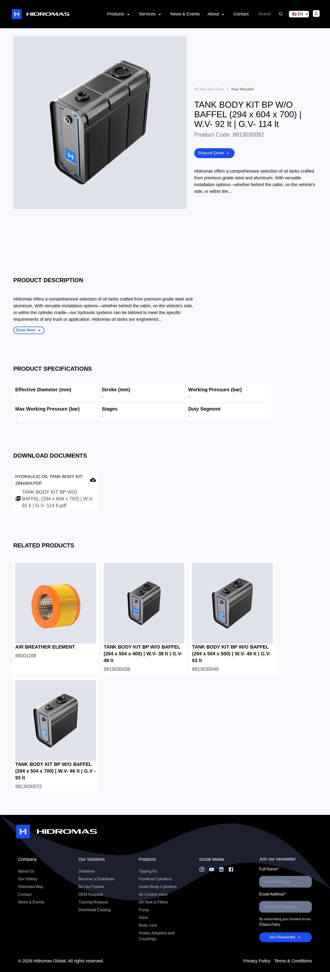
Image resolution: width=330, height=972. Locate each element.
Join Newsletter (282, 937)
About (213, 14)
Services (147, 14)
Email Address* (272, 894)
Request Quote (211, 153)
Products (115, 14)
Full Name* (269, 869)
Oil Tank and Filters (209, 89)
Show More (25, 330)
